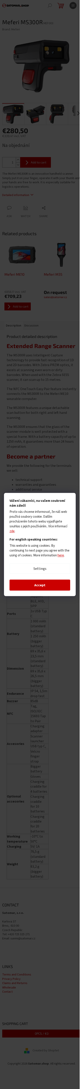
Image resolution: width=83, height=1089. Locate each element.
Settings (39, 568)
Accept (39, 585)
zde (12, 531)
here (61, 555)
